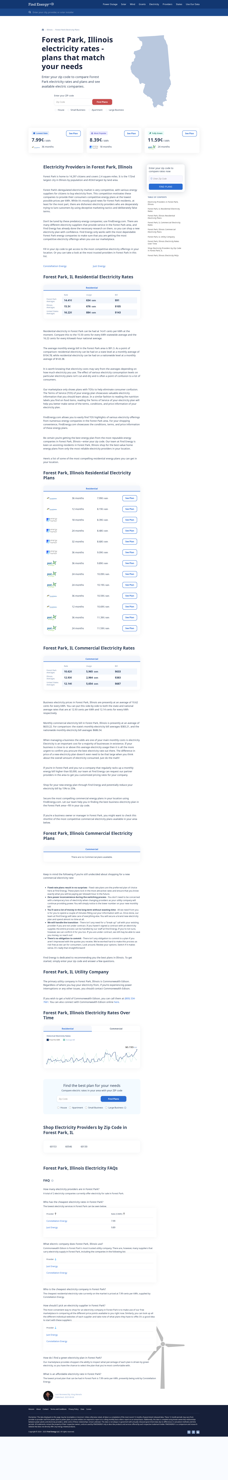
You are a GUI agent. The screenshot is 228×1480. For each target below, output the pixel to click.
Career (88, 1409)
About (38, 1409)
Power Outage (110, 4)
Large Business (116, 109)
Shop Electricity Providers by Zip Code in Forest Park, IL (164, 249)
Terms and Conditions (58, 1409)
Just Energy (99, 266)
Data (82, 1409)
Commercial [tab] (92, 658)
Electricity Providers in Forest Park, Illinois (163, 203)
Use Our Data (193, 4)
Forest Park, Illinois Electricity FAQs (163, 255)
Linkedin (198, 1432)
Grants (142, 4)
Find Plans (102, 102)
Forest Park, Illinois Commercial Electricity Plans (162, 230)
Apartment (97, 109)
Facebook (193, 1432)
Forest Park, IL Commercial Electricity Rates (164, 223)
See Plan (73, 133)
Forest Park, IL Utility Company (161, 237)
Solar (123, 4)
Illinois (50, 29)
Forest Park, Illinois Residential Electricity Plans (161, 216)
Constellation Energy (54, 266)
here (116, 1002)
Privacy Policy (74, 1409)
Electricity (154, 4)
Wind (132, 4)
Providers (167, 4)
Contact (45, 1409)
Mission (31, 1409)
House (61, 109)
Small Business (78, 109)
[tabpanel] (91, 305)
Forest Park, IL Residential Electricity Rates (164, 210)
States (179, 4)
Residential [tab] (92, 287)
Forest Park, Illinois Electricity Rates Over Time (163, 242)
